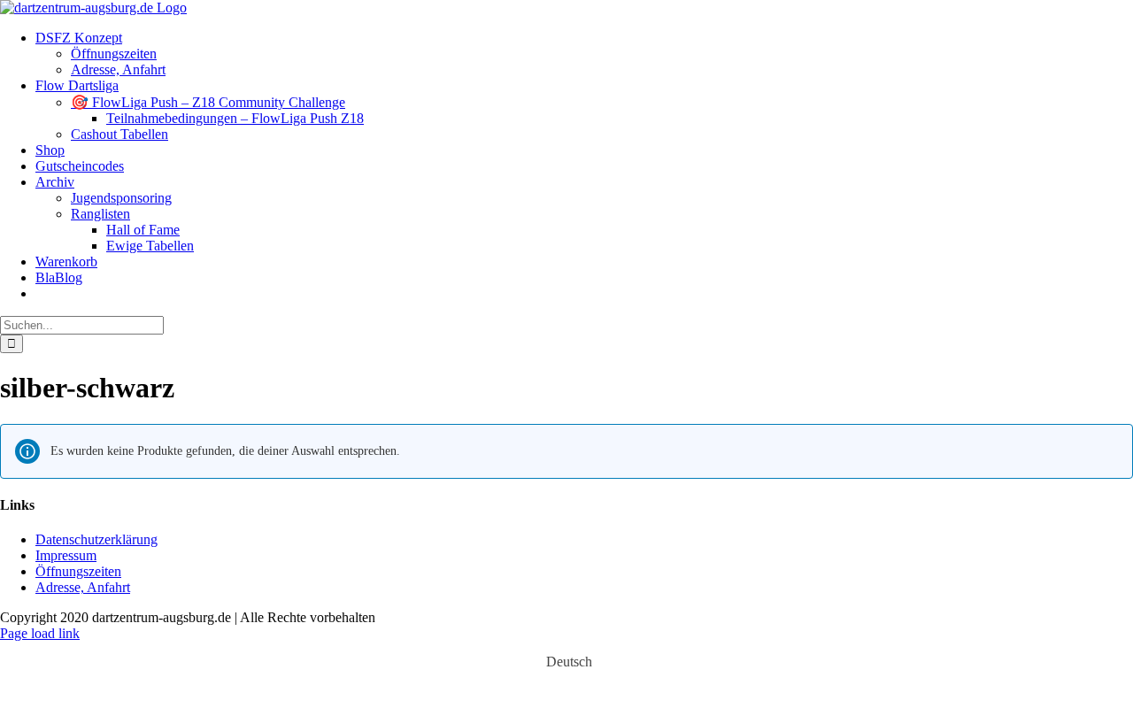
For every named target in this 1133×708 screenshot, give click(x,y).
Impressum (65, 555)
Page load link (40, 633)
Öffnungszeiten (78, 571)
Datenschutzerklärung (96, 539)
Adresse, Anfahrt (82, 587)
